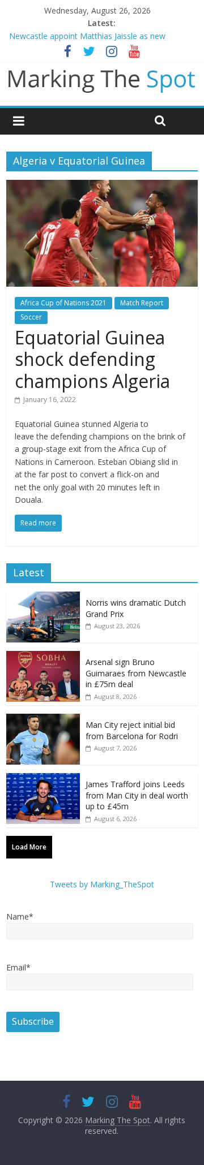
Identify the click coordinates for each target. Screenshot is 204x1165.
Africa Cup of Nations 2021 (63, 303)
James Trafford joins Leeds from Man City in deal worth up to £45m (137, 795)
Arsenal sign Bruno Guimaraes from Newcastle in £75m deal (136, 673)
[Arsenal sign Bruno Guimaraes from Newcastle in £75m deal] (43, 656)
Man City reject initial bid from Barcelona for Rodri (132, 730)
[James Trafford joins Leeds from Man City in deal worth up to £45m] (43, 779)
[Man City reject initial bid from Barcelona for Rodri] (43, 719)
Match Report (141, 303)
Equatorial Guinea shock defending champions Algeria (92, 359)
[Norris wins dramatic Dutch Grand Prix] (43, 597)
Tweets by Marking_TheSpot (102, 884)
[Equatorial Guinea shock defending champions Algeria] (102, 186)
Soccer (31, 317)
